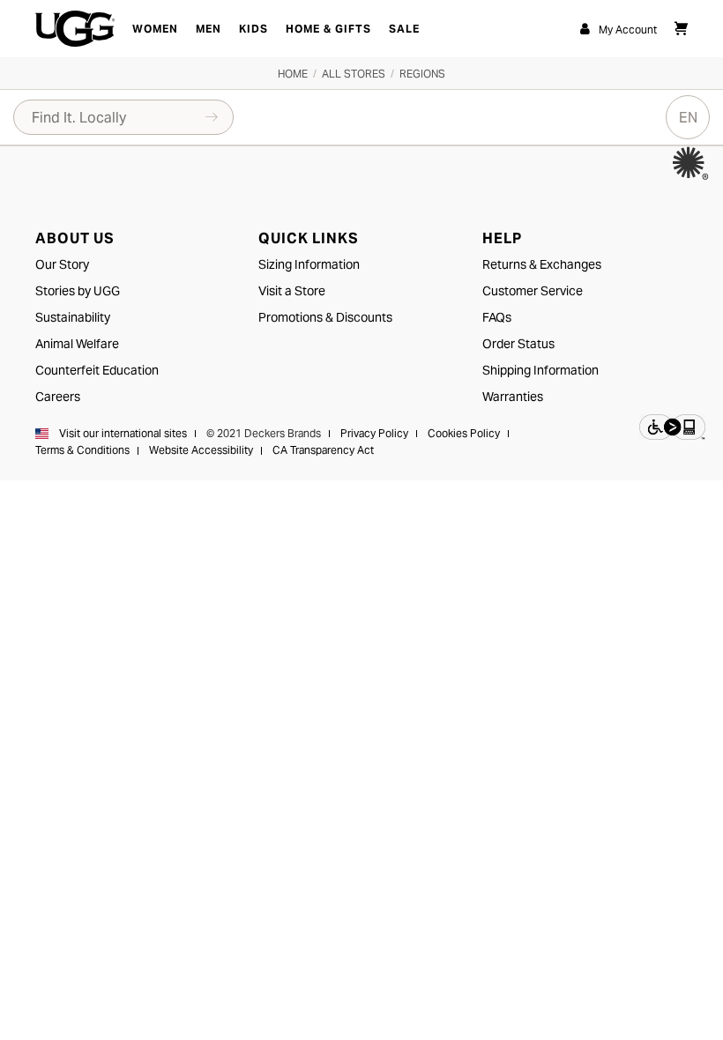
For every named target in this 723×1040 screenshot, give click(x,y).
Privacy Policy (374, 433)
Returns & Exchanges (541, 264)
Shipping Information (540, 370)
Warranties (512, 397)
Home (293, 73)
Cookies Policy (464, 433)
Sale (404, 28)
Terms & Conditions (82, 450)
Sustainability (72, 317)
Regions (422, 73)
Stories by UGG (77, 291)
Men (208, 28)
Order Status (518, 344)
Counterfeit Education (97, 370)
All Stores (353, 73)
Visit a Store (291, 291)
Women (155, 28)
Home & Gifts (328, 28)
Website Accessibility (201, 450)
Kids (253, 28)
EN (688, 117)
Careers (57, 397)
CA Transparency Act (323, 450)
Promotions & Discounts (325, 317)
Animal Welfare (77, 344)
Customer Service (532, 291)
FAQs (496, 317)
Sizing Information (309, 264)
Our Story (62, 264)
